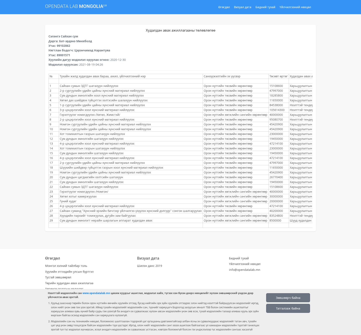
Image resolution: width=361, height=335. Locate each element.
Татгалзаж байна (288, 308)
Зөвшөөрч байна (288, 298)
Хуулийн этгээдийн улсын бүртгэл (69, 272)
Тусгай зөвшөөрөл (58, 277)
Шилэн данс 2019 (149, 266)
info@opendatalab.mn (244, 270)
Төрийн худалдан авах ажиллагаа (69, 283)
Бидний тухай (265, 7)
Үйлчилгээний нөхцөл (295, 7)
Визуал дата (242, 7)
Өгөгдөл (224, 7)
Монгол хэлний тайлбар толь (66, 266)
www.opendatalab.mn (96, 293)
